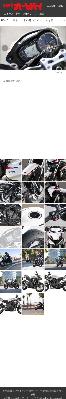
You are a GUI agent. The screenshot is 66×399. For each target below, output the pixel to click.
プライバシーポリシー (26, 390)
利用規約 (7, 390)
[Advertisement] (33, 121)
